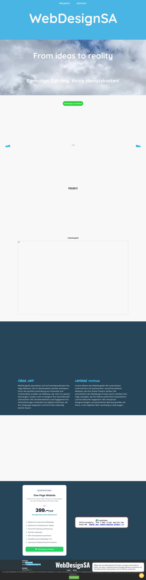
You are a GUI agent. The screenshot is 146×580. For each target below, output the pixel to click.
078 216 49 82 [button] (29, 562)
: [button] (26, 564)
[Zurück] (7, 146)
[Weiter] (138, 146)
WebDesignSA (73, 18)
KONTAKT (81, 3)
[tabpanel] (73, 67)
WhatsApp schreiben (73, 103)
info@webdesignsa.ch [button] (34, 564)
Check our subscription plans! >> (106, 524)
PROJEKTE (64, 3)
